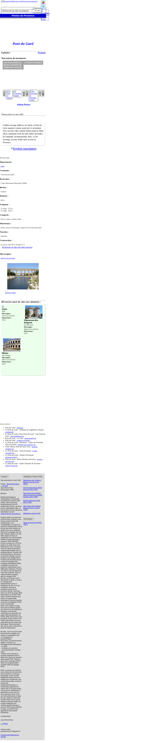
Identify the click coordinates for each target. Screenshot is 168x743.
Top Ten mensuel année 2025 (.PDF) (31, 501)
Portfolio (42, 53)
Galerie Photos (23, 104)
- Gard (2, 166)
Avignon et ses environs (31, 329)
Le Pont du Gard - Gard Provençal (18, 451)
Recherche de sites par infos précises (17, 247)
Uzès (4, 309)
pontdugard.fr (9, 432)
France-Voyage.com (11, 466)
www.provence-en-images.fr (11, 514)
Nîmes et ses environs (8, 360)
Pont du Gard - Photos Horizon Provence (20, 459)
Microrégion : (6, 314)
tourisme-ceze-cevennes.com (27, 445)
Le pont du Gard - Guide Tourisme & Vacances (23, 464)
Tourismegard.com (30, 438)
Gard (3, 320)
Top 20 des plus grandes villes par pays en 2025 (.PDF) (32, 508)
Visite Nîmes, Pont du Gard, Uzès (18, 447)
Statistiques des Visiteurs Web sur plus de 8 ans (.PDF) (32, 482)
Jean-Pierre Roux (13, 484)
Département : (7, 318)
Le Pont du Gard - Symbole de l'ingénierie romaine (24, 430)
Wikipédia (20, 428)
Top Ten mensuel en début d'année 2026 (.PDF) (32, 488)
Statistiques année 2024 (31, 513)
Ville (3, 311)
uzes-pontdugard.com (17, 436)
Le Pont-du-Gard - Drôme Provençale (19, 455)
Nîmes (5, 353)
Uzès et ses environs (8, 316)
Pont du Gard (10, 428)
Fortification (28, 325)
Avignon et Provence (23, 440)
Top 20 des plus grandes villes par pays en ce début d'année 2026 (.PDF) (32, 495)
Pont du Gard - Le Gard (14, 438)
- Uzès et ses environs (7, 258)
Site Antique (6, 355)
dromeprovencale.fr (11, 457)
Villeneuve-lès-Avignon (31, 321)
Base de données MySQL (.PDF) (32, 523)
